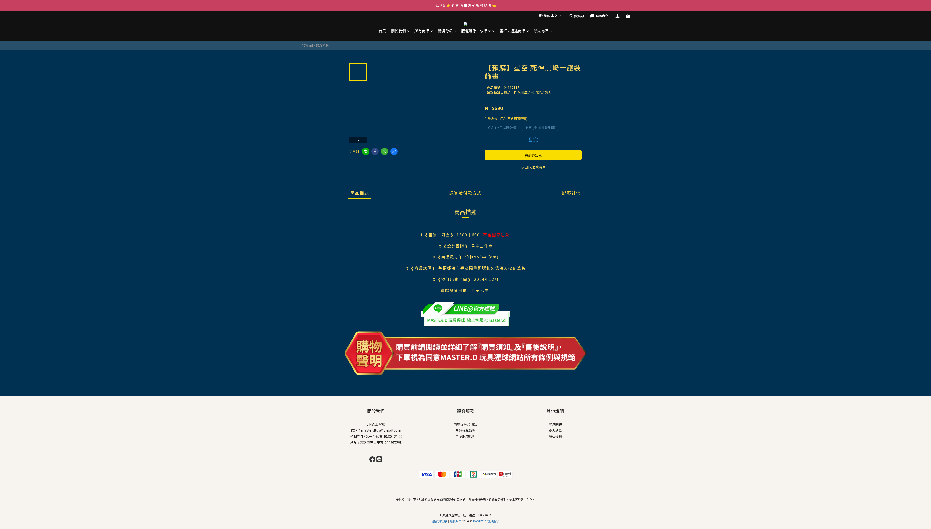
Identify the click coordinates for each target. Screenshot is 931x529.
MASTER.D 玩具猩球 (486, 521)
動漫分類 (445, 30)
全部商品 (307, 45)
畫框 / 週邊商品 (513, 30)
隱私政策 (456, 521)
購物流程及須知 (465, 424)
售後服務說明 (465, 436)
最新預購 (322, 45)
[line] (365, 151)
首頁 (382, 30)
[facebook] (375, 151)
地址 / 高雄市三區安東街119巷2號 (375, 442)
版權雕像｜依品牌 (476, 30)
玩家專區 (541, 30)
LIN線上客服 (375, 424)
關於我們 (398, 30)
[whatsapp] (384, 151)
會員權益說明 (465, 430)
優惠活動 (555, 430)
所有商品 (421, 30)
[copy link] (394, 151)
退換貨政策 (439, 521)
